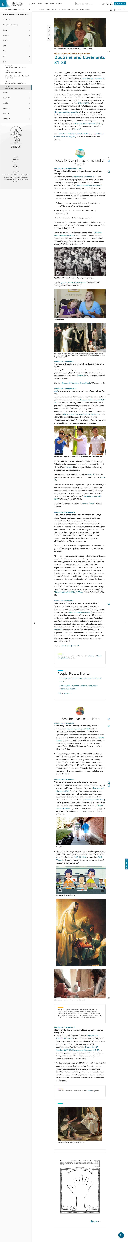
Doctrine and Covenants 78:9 (79, 612)
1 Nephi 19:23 (83, 103)
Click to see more (65, 693)
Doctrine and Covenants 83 (63, 601)
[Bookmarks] (115, 9)
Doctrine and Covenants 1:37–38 (76, 414)
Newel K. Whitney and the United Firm (75, 133)
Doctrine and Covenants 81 (93, 78)
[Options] (124, 9)
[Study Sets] (111, 9)
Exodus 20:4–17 (91, 1047)
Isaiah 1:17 (66, 646)
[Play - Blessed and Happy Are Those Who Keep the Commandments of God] (58, 451)
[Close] (49, 27)
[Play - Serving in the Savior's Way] (60, 890)
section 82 (82, 375)
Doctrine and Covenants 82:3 (64, 362)
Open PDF (97, 1221)
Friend (90, 1091)
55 (85, 857)
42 (77, 857)
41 (74, 857)
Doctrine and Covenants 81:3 (64, 723)
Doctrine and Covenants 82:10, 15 (88, 123)
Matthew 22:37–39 (63, 1050)
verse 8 (69, 467)
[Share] (49, 38)
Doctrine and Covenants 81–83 (79, 59)
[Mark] (49, 31)
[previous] (35, 623)
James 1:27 (75, 646)
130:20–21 (95, 414)
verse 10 (91, 474)
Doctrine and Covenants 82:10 (64, 512)
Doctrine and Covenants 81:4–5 (65, 168)
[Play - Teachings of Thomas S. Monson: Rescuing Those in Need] (58, 273)
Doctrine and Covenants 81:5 (67, 112)
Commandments (87, 503)
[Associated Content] (109, 160)
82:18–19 (79, 168)
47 (83, 857)
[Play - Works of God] (58, 314)
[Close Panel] (29, 9)
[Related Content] (120, 9)
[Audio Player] (121, 1235)
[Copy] (49, 35)
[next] (125, 623)
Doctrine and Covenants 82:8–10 (65, 389)
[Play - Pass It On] (60, 842)
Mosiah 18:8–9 (80, 282)
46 (80, 857)
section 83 (58, 629)
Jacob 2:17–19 (67, 282)
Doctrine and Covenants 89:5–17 (85, 1050)
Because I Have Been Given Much (76, 383)
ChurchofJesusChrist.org (94, 800)
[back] (2, 9)
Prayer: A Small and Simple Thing (69, 592)
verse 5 (77, 129)
